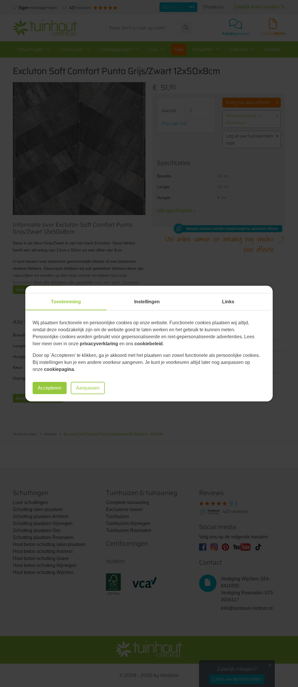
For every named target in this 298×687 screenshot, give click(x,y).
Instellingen (147, 301)
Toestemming (66, 301)
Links (228, 301)
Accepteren (49, 387)
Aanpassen (88, 387)
